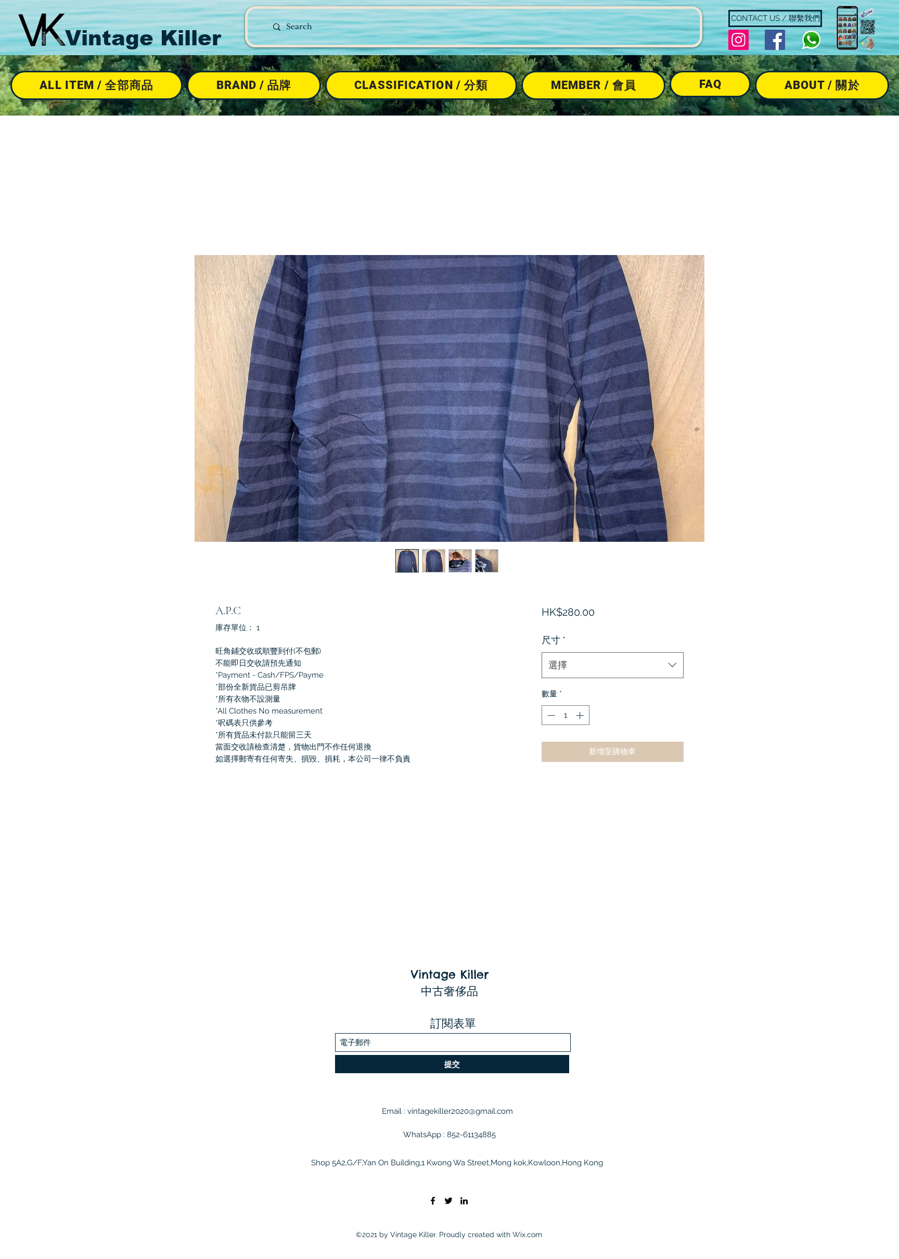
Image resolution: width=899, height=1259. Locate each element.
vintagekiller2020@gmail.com (460, 1111)
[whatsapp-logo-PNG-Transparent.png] (811, 40)
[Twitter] (448, 1201)
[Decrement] (550, 715)
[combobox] (613, 665)
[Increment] (581, 715)
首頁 (223, 216)
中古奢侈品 (449, 991)
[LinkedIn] (464, 1201)
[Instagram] (738, 40)
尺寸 (554, 639)
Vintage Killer (143, 38)
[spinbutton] (565, 715)
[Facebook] (775, 40)
